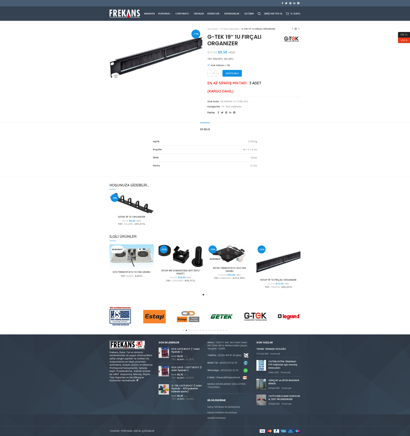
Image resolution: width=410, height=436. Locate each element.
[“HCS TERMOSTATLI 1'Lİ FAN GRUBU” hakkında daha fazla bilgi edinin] (151, 249)
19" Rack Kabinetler (229, 28)
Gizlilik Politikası (216, 417)
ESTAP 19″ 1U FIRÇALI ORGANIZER (278, 279)
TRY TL (403, 34)
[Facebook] (282, 3)
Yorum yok (275, 353)
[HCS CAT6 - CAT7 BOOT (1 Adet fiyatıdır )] (164, 372)
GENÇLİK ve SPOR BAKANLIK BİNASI (283, 382)
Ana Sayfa (212, 28)
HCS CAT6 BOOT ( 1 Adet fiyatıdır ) (185, 350)
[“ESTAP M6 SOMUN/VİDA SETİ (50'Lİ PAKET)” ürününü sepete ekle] (200, 249)
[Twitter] (286, 3)
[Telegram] (298, 3)
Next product (298, 28)
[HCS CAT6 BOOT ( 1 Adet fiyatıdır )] (164, 354)
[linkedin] (294, 3)
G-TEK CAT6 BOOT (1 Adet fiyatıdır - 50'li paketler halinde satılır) (186, 388)
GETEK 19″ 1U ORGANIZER (131, 216)
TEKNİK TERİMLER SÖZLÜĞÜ (271, 349)
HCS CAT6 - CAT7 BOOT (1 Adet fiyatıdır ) (186, 369)
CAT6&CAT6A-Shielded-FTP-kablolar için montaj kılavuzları (282, 364)
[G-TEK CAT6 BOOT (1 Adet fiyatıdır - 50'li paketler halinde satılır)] (164, 392)
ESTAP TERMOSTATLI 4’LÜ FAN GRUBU (229, 269)
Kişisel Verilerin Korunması (222, 412)
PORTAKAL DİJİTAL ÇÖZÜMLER (137, 430)
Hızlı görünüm (151, 205)
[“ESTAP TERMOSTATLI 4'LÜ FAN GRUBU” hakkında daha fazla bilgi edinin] (249, 249)
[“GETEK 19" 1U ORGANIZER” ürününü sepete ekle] (151, 198)
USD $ (402, 40)
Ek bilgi (205, 129)
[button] (183, 330)
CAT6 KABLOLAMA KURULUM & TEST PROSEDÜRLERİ (284, 397)
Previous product (292, 28)
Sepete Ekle (232, 73)
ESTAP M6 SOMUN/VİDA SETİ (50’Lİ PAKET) (180, 272)
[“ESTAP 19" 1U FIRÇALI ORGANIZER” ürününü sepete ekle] (298, 249)
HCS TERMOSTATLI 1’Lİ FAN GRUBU (131, 272)
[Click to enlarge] (116, 77)
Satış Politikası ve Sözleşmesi (223, 406)
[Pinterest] (290, 3)
